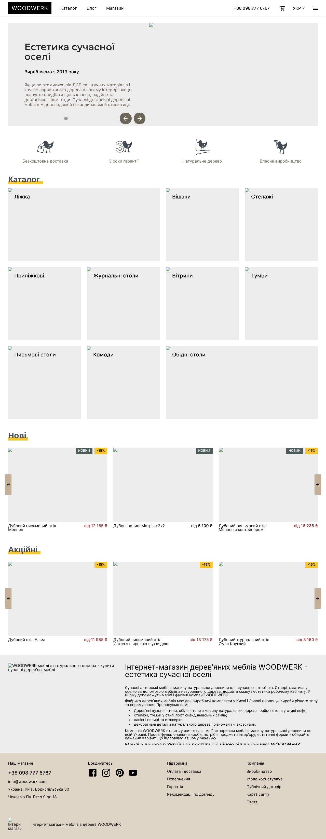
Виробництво (259, 771)
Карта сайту (258, 794)
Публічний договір (264, 786)
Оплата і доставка (184, 771)
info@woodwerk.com (27, 781)
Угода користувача (264, 779)
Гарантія (175, 786)
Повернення (178, 779)
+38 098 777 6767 (29, 773)
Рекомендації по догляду (191, 794)
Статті (252, 802)
